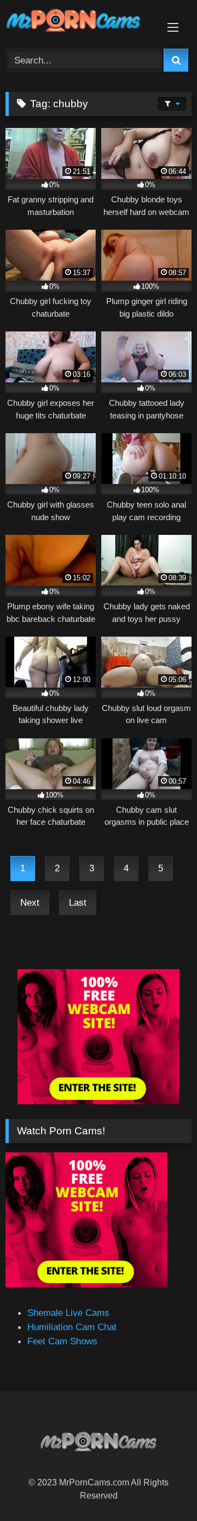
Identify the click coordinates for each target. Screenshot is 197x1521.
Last (77, 902)
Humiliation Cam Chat (72, 1326)
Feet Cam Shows (62, 1341)
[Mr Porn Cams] (80, 22)
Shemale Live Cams (68, 1312)
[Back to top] (162, 1487)
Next (29, 902)
